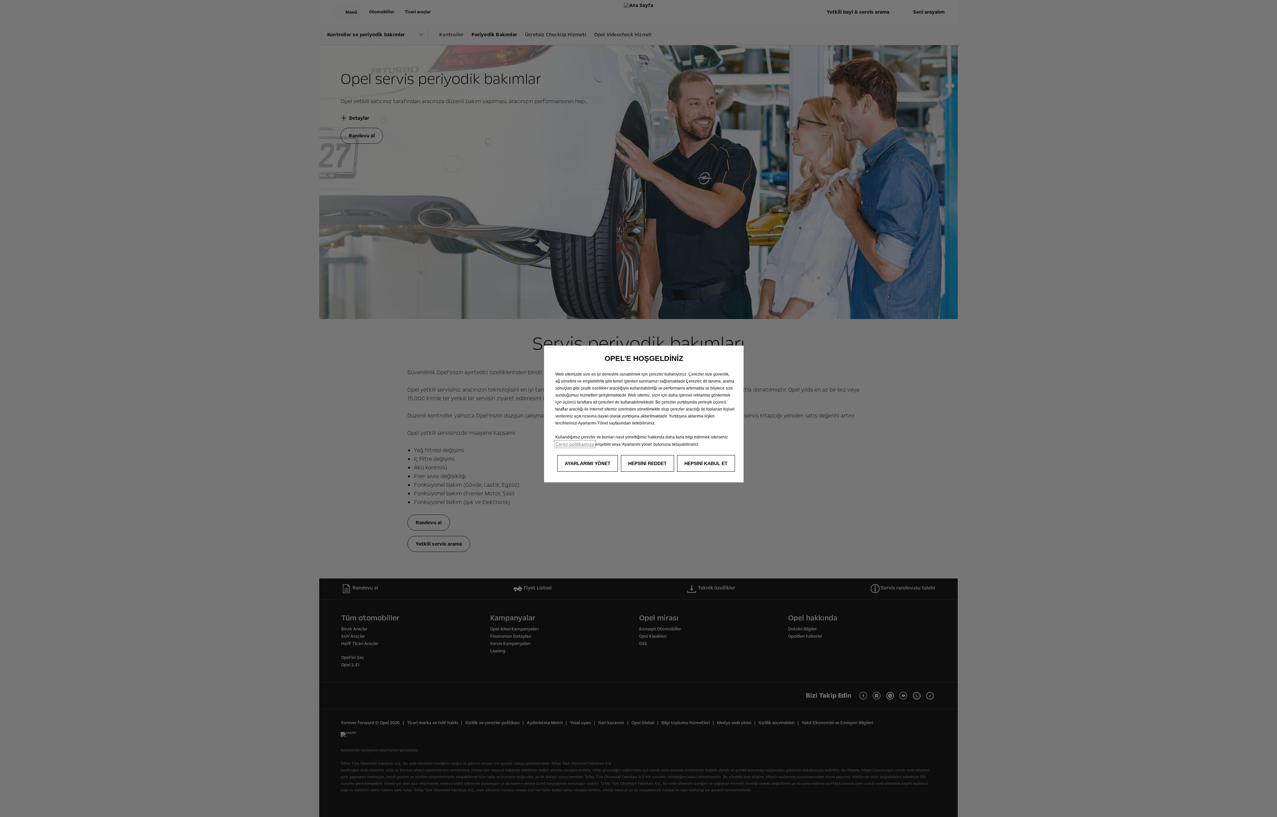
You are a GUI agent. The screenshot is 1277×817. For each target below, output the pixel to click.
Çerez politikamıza (574, 444)
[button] (587, 463)
